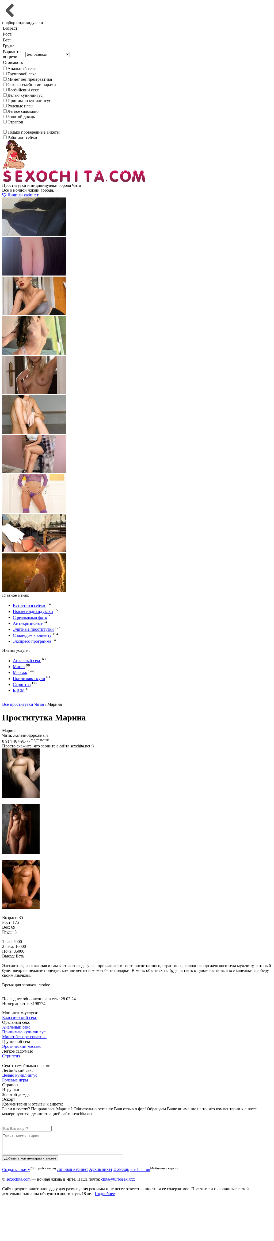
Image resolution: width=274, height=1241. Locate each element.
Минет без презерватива (29, 79)
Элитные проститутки (33, 629)
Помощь (121, 1169)
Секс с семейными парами (31, 84)
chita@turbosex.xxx (118, 1179)
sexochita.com (18, 1179)
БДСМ (19, 690)
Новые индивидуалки (33, 611)
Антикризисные (28, 623)
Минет (19, 666)
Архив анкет (100, 1169)
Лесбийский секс (23, 90)
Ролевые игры (20, 106)
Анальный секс (21, 68)
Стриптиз (22, 684)
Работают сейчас (22, 137)
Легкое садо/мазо (23, 111)
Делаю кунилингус (25, 95)
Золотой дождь (21, 116)
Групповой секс (21, 74)
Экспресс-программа (32, 641)
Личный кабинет (22, 195)
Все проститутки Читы (23, 704)
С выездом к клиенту (32, 635)
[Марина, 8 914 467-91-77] (21, 796)
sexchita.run (140, 1169)
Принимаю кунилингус (29, 100)
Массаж (20, 672)
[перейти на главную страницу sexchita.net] (74, 180)
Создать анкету (20, 699)
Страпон (15, 122)
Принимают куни (29, 678)
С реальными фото (30, 617)
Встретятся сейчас (29, 605)
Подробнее (105, 1193)
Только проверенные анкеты (33, 132)
